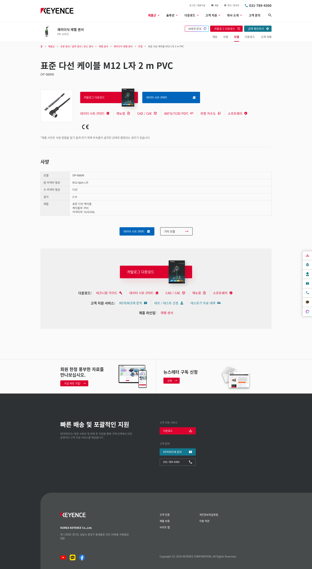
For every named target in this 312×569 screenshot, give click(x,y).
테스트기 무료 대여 (202, 303)
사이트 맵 (165, 527)
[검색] (270, 15)
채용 (216, 5)
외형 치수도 (208, 113)
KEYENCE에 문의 (130, 303)
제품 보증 (165, 521)
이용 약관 (204, 521)
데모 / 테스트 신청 (166, 303)
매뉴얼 (120, 113)
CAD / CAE (144, 113)
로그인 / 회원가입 (197, 5)
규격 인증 (165, 514)
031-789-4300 (260, 5)
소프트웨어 (235, 113)
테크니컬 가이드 (106, 293)
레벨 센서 (167, 312)
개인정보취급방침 (208, 514)
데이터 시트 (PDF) (92, 113)
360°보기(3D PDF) (176, 113)
